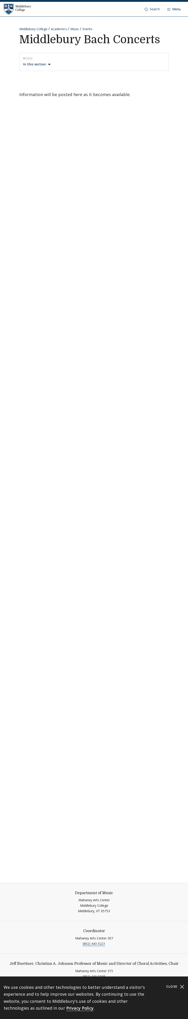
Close (172, 986)
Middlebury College (33, 29)
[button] (152, 9)
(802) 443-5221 (94, 943)
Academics (59, 29)
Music (74, 29)
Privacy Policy (80, 1008)
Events (87, 29)
